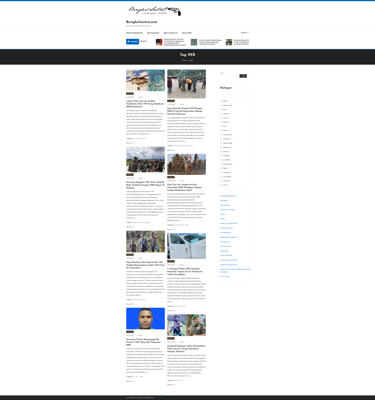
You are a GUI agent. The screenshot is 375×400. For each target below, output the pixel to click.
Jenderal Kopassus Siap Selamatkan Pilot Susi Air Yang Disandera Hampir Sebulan (186, 349)
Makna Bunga (227, 143)
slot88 (222, 219)
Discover (129, 143)
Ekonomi (226, 122)
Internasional (227, 135)
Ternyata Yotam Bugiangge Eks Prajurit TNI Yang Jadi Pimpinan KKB (143, 342)
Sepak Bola (226, 172)
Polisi (186, 225)
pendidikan (227, 160)
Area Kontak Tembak (179, 146)
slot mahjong (225, 205)
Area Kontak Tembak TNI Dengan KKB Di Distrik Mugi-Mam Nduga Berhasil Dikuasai (184, 111)
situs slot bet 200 (226, 228)
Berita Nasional (153, 33)
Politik (225, 168)
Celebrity (226, 114)
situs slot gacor (225, 246)
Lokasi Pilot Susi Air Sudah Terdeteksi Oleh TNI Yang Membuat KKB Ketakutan (145, 104)
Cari (221, 73)
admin (141, 97)
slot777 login (224, 276)
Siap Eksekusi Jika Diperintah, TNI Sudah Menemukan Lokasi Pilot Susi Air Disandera (145, 265)
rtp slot (222, 214)
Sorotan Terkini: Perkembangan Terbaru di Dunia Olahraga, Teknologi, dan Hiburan (201, 42)
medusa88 (224, 251)
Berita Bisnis (187, 33)
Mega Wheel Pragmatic (228, 237)
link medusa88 (225, 233)
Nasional (130, 93)
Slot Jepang (227, 177)
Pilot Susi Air (139, 138)
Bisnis (225, 110)
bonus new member (227, 210)
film (224, 126)
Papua (178, 306)
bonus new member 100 (229, 260)
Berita (225, 101)
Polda (184, 306)
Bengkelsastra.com (141, 22)
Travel (225, 185)
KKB (133, 138)
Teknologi (226, 181)
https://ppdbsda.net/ (228, 196)
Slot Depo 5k (224, 242)
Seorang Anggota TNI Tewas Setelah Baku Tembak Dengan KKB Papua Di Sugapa (145, 185)
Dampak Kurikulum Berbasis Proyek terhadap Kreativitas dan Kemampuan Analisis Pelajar (236, 42)
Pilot (177, 380)
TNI (145, 138)
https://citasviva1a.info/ (229, 265)
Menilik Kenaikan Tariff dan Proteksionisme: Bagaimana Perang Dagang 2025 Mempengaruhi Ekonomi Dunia (165, 42)
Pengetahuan (227, 164)
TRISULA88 (223, 200)
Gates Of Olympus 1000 (228, 223)
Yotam (140, 377)
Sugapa (146, 222)
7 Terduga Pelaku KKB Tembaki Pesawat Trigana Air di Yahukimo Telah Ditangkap (184, 272)
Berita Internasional (134, 33)
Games (225, 130)
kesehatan (226, 139)
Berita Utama (227, 105)
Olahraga (226, 156)
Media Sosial (227, 147)
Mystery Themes (160, 398)
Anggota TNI (136, 222)
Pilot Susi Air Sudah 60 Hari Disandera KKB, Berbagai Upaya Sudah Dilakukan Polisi (184, 187)
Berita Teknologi (171, 33)
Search (244, 33)
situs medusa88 (226, 255)
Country (226, 118)
